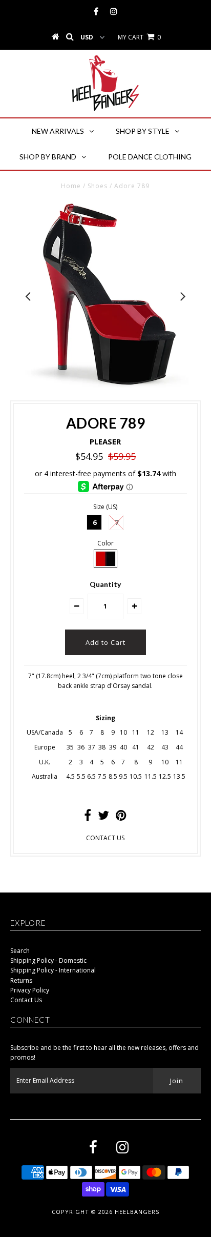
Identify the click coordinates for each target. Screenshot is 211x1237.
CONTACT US (105, 838)
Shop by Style (143, 131)
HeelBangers (137, 1211)
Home (71, 185)
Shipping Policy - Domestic (48, 960)
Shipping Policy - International (53, 970)
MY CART (139, 37)
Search (20, 950)
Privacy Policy (29, 990)
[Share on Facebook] (87, 817)
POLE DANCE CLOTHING (150, 156)
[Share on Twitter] (103, 817)
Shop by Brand (47, 156)
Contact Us (26, 1000)
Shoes (98, 185)
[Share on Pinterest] (121, 817)
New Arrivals (58, 131)
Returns (21, 980)
